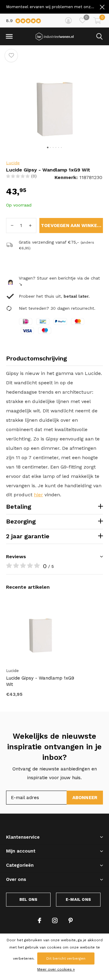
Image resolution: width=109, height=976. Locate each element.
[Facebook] (39, 920)
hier (38, 495)
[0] (97, 20)
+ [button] (30, 225)
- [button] (12, 225)
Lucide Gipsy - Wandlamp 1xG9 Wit (40, 681)
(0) (34, 176)
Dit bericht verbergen (65, 958)
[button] (9, 36)
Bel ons (28, 899)
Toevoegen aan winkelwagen (72, 225)
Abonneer (84, 797)
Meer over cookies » (56, 969)
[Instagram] (55, 920)
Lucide (13, 162)
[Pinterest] (70, 920)
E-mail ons (78, 899)
